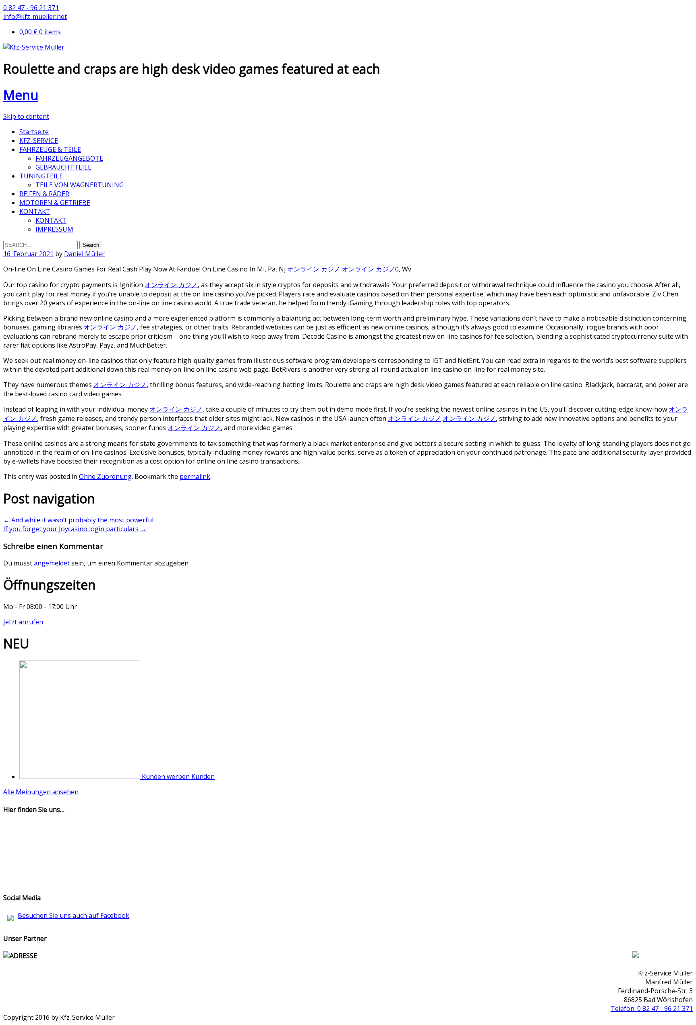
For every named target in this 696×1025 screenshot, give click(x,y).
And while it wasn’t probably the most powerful (78, 520)
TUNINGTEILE (41, 176)
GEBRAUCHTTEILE (63, 167)
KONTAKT (34, 211)
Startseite (34, 131)
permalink (195, 476)
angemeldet (52, 563)
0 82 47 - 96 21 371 (31, 7)
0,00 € (40, 31)
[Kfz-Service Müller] (33, 47)
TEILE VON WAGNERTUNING (79, 184)
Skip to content (26, 116)
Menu (20, 95)
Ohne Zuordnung (105, 476)
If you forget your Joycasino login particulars (75, 528)
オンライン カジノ (313, 269)
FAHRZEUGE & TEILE (50, 149)
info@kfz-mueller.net (35, 16)
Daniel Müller (84, 253)
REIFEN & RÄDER (44, 193)
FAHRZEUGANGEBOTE (69, 158)
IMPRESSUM (54, 229)
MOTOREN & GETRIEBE (54, 202)
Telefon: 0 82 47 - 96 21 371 (652, 1008)
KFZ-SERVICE (38, 140)
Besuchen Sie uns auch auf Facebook (73, 915)
